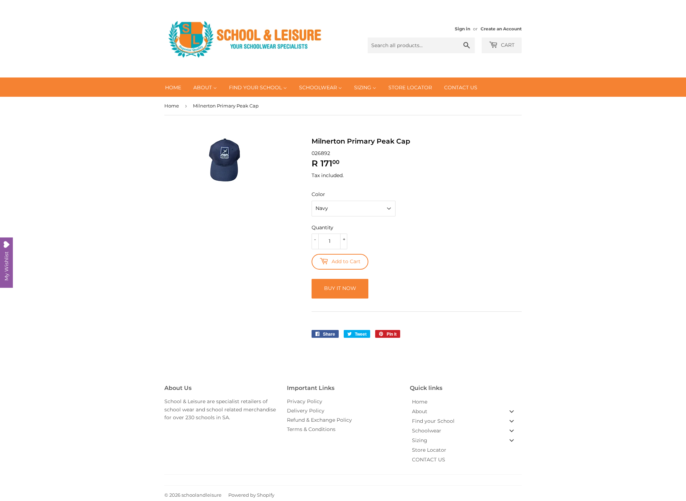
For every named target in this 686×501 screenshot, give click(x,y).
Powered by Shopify (251, 495)
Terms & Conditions (311, 429)
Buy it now (340, 288)
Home (171, 106)
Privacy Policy (304, 401)
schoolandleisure (202, 495)
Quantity (322, 227)
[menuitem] (173, 87)
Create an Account (501, 28)
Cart (506, 45)
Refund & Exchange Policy (319, 420)
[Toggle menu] (511, 411)
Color (318, 194)
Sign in (462, 28)
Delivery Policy (305, 410)
